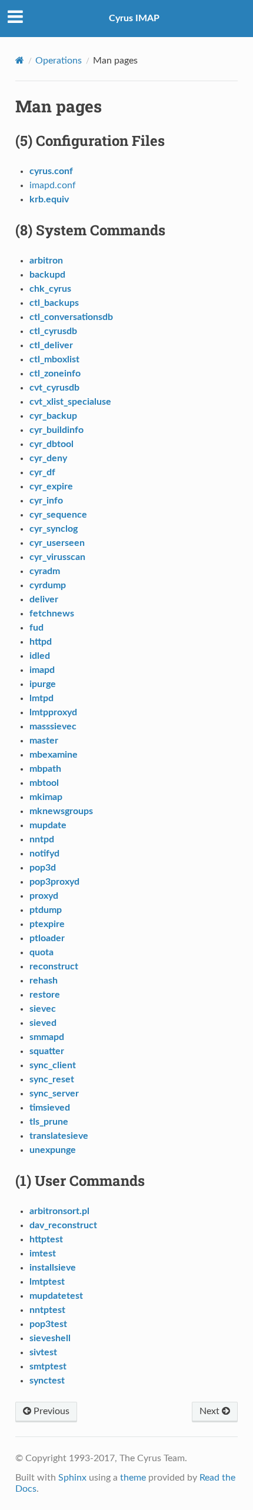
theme (133, 1477)
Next (210, 1411)
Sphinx (72, 1477)
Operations (58, 60)
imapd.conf (52, 185)
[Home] (19, 60)
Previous (50, 1411)
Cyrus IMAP (134, 18)
